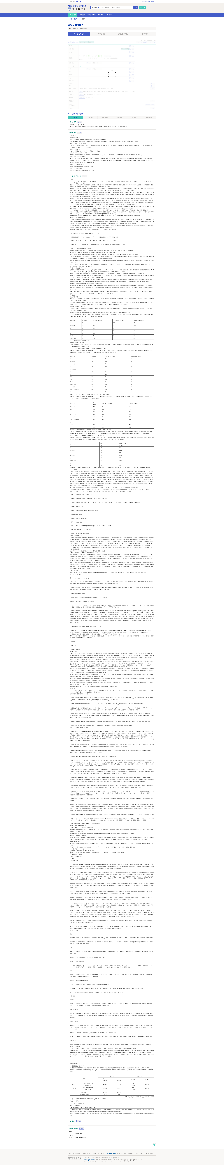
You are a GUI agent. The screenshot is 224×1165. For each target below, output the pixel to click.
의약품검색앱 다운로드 (148, 1)
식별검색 (83, 19)
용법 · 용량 (104, 117)
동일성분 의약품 (123, 34)
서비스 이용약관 (86, 1153)
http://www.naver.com (80, 1137)
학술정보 (100, 14)
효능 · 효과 (90, 117)
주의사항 (119, 117)
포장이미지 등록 (149, 1153)
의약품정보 (82, 14)
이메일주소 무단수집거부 (98, 1153)
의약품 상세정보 (79, 34)
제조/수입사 (148, 117)
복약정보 (134, 117)
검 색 (135, 7)
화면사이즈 (72, 1)
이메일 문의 (131, 1153)
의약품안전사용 (91, 14)
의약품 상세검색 (73, 19)
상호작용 (145, 34)
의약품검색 (94, 7)
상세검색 (142, 7)
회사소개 (109, 14)
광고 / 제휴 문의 (139, 1153)
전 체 (75, 117)
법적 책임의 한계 (121, 1153)
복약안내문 (101, 34)
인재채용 (77, 1153)
